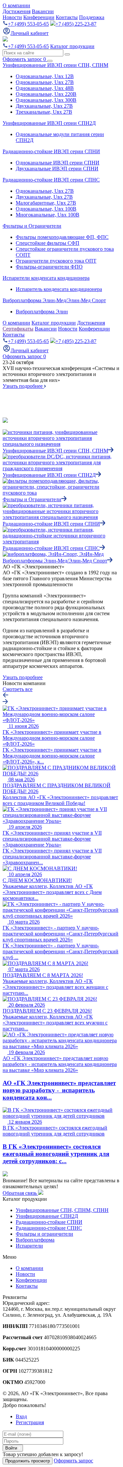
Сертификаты (18, 328)
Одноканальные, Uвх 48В (45, 88)
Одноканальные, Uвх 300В (46, 100)
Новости (12, 17)
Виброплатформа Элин (42, 311)
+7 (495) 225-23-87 (75, 24)
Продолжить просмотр (27, 1460)
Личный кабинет (29, 33)
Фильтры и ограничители (44, 1234)
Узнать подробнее (23, 386)
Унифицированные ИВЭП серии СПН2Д (49, 123)
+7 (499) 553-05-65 (28, 24)
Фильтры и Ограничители (32, 226)
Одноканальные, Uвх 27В (45, 82)
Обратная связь (20, 1193)
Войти (11, 1448)
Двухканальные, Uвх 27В (44, 106)
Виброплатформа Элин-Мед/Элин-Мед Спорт (54, 300)
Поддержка (91, 17)
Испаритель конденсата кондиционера (59, 289)
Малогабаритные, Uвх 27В (46, 203)
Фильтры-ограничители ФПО (49, 267)
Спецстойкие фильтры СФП (47, 243)
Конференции (38, 17)
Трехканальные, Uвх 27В (44, 112)
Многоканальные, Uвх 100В (47, 214)
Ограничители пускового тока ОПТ (56, 261)
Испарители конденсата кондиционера (46, 278)
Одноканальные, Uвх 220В (46, 94)
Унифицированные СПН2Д (47, 1216)
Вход (21, 1416)
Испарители (29, 1246)
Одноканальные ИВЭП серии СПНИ (57, 162)
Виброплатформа (35, 1240)
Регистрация (30, 1422)
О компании (16, 5)
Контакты (67, 17)
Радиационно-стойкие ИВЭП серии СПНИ (51, 151)
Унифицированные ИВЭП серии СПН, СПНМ (55, 65)
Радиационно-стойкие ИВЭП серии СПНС (51, 180)
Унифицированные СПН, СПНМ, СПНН (62, 1210)
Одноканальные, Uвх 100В (46, 209)
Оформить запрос (24, 59)
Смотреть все (17, 689)
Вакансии (43, 11)
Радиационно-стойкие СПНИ (49, 1222)
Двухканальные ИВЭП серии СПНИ (57, 168)
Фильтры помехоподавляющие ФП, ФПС (62, 237)
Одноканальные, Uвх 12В (45, 76)
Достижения (17, 11)
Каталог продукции (72, 46)
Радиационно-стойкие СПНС (49, 1228)
